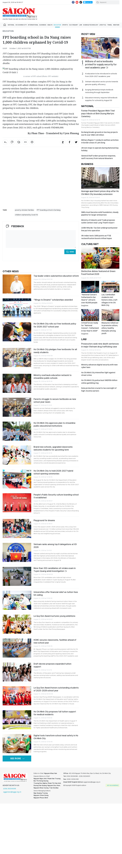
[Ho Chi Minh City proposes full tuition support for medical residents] (17, 719)
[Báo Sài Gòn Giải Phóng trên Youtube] (77, 2)
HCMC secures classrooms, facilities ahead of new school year (55, 641)
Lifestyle (102, 25)
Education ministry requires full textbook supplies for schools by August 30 (101, 98)
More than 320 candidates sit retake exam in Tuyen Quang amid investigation (55, 569)
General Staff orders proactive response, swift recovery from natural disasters (98, 157)
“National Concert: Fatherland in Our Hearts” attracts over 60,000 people (89, 300)
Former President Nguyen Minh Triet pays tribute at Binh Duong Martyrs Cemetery (98, 113)
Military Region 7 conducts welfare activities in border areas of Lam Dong (100, 141)
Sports (65, 25)
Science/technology (90, 25)
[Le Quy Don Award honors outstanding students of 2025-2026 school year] (17, 695)
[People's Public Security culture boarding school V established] (17, 502)
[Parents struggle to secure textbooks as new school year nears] (17, 407)
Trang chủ (5, 24)
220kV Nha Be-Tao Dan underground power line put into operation (99, 229)
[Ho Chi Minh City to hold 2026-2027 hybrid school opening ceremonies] (17, 478)
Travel (109, 25)
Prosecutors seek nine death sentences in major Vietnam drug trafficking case (100, 345)
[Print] (32, 142)
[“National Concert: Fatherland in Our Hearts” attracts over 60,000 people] (90, 287)
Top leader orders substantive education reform (56, 276)
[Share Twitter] (76, 142)
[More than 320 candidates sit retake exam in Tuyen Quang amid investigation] (17, 576)
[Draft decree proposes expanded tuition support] (17, 671)
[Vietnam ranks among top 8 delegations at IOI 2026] (17, 552)
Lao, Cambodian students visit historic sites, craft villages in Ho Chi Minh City (109, 300)
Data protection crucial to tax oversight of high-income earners (99, 389)
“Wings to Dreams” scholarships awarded (53, 300)
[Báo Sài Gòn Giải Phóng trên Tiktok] (80, 2)
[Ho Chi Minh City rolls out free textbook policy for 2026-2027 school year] (17, 331)
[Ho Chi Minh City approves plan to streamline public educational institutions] (17, 431)
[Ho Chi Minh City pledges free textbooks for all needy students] (17, 357)
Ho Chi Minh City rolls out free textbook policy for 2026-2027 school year (55, 325)
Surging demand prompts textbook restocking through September (99, 90)
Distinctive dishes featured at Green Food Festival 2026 (98, 272)
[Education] (5, 142)
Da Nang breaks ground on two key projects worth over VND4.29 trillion (99, 133)
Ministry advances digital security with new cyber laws (99, 366)
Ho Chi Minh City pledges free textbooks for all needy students (55, 350)
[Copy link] (25, 142)
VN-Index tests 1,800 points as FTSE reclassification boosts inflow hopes (96, 237)
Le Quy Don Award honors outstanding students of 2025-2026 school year (56, 689)
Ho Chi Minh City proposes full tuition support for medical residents (55, 713)
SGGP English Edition (20, 13)
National (11, 25)
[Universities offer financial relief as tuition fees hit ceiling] (17, 600)
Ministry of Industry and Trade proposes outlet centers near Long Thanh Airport (98, 221)
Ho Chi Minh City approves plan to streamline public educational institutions (54, 424)
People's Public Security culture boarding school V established (56, 496)
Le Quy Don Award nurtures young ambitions (54, 616)
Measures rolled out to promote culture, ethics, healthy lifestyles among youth (110, 328)
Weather (116, 25)
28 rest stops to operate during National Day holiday (100, 149)
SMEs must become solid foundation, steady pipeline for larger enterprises (99, 213)
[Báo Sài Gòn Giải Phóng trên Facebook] (73, 2)
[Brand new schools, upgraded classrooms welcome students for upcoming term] (17, 455)
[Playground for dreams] (17, 528)
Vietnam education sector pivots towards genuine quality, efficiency (101, 82)
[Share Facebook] (69, 142)
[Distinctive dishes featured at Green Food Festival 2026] (100, 258)
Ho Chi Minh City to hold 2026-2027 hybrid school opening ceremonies (53, 472)
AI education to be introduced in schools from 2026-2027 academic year (101, 74)
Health (49, 25)
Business (42, 25)
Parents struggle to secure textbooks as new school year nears (55, 400)
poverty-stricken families (24, 210)
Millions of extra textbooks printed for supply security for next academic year (101, 64)
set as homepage (112, 785)
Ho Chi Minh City (21, 25)
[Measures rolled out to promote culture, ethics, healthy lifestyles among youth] (110, 315)
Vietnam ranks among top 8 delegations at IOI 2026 (55, 545)
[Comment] (12, 142)
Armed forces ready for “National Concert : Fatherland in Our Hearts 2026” (90, 328)
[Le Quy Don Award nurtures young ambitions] (17, 624)
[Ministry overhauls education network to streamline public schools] (17, 383)
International (33, 25)
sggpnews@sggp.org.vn (12, 792)
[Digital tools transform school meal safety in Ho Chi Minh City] (17, 743)
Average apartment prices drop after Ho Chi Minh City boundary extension (100, 192)
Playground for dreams (44, 520)
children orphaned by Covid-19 (26, 215)
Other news (11, 271)
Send (72, 252)
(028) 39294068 (9, 789)
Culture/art (73, 25)
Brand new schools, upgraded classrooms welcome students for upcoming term (53, 448)
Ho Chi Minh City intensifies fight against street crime (98, 373)
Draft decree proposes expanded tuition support (52, 665)
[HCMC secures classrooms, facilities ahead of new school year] (17, 648)
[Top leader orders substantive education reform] (17, 284)
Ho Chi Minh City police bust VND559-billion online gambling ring (99, 381)
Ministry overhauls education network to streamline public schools (52, 376)
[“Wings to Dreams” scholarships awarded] (17, 307)
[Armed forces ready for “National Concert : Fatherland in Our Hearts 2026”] (90, 315)
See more (15, 758)
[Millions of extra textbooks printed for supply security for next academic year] (100, 48)
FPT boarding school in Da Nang (48, 210)
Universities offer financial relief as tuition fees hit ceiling (56, 593)
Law (80, 25)
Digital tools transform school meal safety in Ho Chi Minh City (56, 737)
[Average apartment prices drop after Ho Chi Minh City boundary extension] (100, 178)
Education (57, 25)
